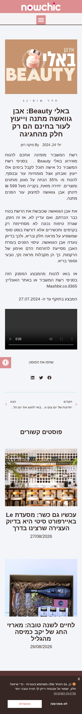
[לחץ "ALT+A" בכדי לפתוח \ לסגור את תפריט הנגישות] (5, 362)
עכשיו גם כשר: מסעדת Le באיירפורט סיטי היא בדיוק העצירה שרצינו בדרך (41, 521)
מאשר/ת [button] (25, 703)
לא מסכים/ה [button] (59, 703)
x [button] (79, 679)
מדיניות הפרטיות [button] (65, 693)
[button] (41, 20)
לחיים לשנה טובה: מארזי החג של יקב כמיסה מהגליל (41, 632)
